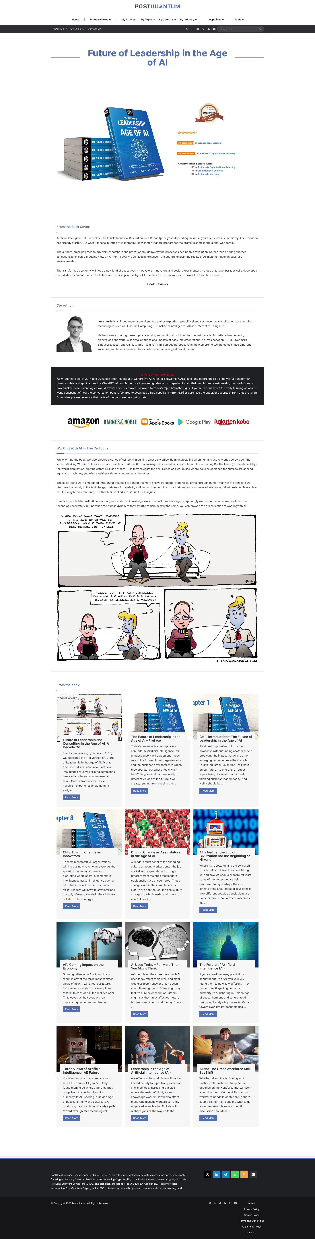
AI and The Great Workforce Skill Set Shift (225, 1070)
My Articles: (128, 19)
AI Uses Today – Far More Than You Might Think (155, 966)
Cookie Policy (251, 1214)
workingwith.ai (236, 506)
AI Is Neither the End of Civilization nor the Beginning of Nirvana (224, 855)
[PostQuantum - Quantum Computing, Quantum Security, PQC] (157, 7)
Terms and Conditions (251, 1220)
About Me (58, 28)
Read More (71, 797)
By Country (166, 19)
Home (75, 19)
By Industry (187, 19)
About (251, 1203)
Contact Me (94, 28)
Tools (237, 19)
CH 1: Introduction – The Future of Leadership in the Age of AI (225, 738)
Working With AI (76, 464)
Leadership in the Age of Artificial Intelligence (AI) (151, 1070)
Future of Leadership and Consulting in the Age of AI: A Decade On (86, 743)
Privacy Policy (251, 1209)
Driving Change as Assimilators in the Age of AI (155, 854)
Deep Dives (214, 19)
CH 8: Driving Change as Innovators (82, 854)
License (251, 1232)
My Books (75, 28)
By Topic (146, 19)
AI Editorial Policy (251, 1226)
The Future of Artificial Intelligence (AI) (217, 966)
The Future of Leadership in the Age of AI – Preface (155, 738)
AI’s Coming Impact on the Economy (83, 966)
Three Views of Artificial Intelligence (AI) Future (82, 1070)
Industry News (99, 19)
